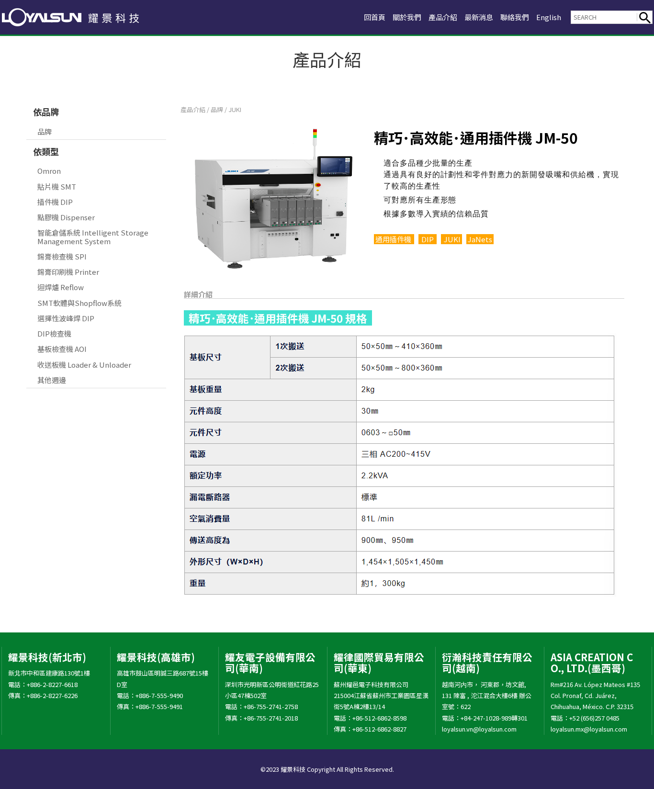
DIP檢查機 (54, 333)
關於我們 (407, 17)
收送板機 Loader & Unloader (84, 365)
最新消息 (478, 17)
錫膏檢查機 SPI (62, 256)
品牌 (44, 131)
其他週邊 (51, 380)
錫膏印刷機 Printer (68, 272)
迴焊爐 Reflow (60, 287)
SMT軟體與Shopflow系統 (79, 303)
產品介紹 (442, 17)
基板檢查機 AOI (62, 349)
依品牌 (46, 111)
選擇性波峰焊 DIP (65, 318)
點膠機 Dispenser (66, 217)
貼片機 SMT (56, 186)
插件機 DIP (55, 202)
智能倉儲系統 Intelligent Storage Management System (92, 236)
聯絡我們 (514, 17)
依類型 (46, 151)
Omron (49, 171)
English (548, 17)
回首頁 (374, 17)
